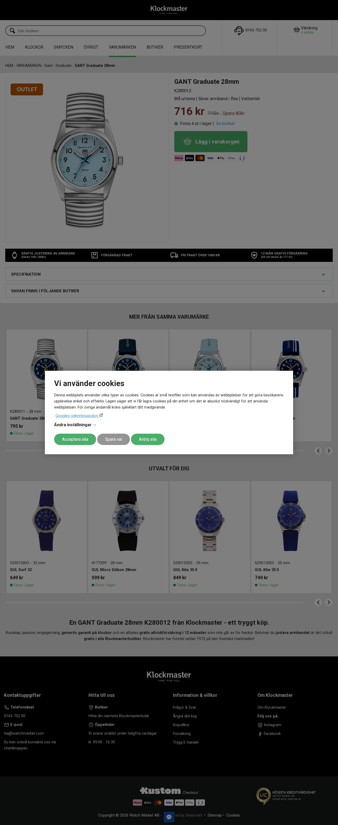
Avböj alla (148, 439)
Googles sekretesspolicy (77, 415)
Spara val (113, 439)
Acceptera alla (75, 439)
